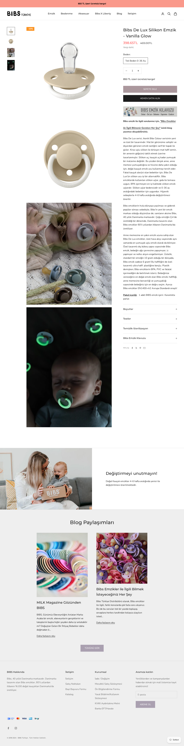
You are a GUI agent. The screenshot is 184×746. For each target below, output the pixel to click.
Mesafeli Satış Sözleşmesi (108, 683)
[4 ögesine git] (11, 65)
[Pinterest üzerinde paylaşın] (140, 348)
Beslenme (67, 13)
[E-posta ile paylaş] (144, 348)
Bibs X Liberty (103, 13)
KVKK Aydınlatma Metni (107, 703)
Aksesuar (83, 13)
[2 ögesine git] (11, 41)
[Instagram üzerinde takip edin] (15, 728)
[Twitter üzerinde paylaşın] (136, 348)
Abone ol (145, 704)
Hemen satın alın (150, 98)
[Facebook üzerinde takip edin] (8, 728)
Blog (119, 13)
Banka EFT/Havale (104, 708)
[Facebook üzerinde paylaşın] (132, 348)
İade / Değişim (102, 678)
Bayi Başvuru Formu (75, 689)
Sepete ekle (150, 89)
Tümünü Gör (92, 648)
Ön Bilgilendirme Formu (107, 689)
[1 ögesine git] (11, 31)
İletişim (132, 13)
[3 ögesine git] (11, 52)
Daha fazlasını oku (46, 636)
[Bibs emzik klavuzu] (150, 111)
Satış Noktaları (73, 683)
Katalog (69, 694)
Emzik (51, 13)
